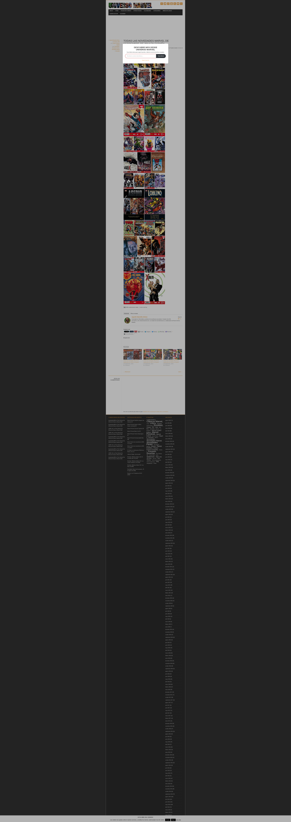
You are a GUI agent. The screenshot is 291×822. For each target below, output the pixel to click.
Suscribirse (161, 56)
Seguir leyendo (145, 60)
